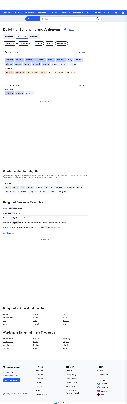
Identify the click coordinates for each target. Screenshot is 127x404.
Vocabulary (39, 386)
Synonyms (22, 36)
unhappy (9, 72)
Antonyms (49, 43)
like (22, 187)
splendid (39, 187)
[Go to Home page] (11, 13)
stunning (80, 187)
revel (64, 314)
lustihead (6, 314)
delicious (19, 60)
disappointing (32, 72)
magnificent (10, 192)
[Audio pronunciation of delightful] (65, 29)
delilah (35, 348)
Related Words (61, 43)
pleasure (66, 321)
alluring (9, 64)
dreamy (54, 64)
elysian (73, 64)
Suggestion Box (102, 374)
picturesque (59, 187)
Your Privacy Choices (65, 403)
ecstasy (35, 321)
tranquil (53, 192)
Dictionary (39, 371)
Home (4, 24)
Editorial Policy (71, 378)
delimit (65, 348)
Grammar (39, 382)
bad (50, 72)
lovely (70, 60)
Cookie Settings (71, 382)
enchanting (41, 60)
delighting (66, 345)
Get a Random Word (12, 380)
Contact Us (100, 371)
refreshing (60, 60)
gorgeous (32, 192)
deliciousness (8, 342)
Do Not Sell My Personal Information (73, 391)
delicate (46, 64)
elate (4, 321)
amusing (29, 93)
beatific (26, 64)
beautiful (30, 187)
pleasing (18, 64)
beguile (35, 317)
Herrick (35, 314)
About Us (69, 371)
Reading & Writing (42, 394)
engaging (19, 93)
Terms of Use (70, 386)
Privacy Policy (71, 374)
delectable (29, 60)
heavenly (64, 64)
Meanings (9, 36)
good (8, 187)
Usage (38, 390)
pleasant (51, 60)
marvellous (43, 192)
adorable (78, 60)
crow (65, 324)
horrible (42, 72)
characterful (22, 192)
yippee (65, 317)
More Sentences (8, 233)
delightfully (63, 192)
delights (6, 348)
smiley (5, 324)
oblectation (36, 324)
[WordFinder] (123, 13)
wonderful (70, 187)
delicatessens (8, 338)
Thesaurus (31, 19)
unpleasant (20, 72)
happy (15, 187)
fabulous (49, 187)
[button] (116, 13)
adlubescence (8, 317)
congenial (36, 64)
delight (35, 342)
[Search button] (98, 19)
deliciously (66, 338)
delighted (66, 342)
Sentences (34, 36)
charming (9, 60)
